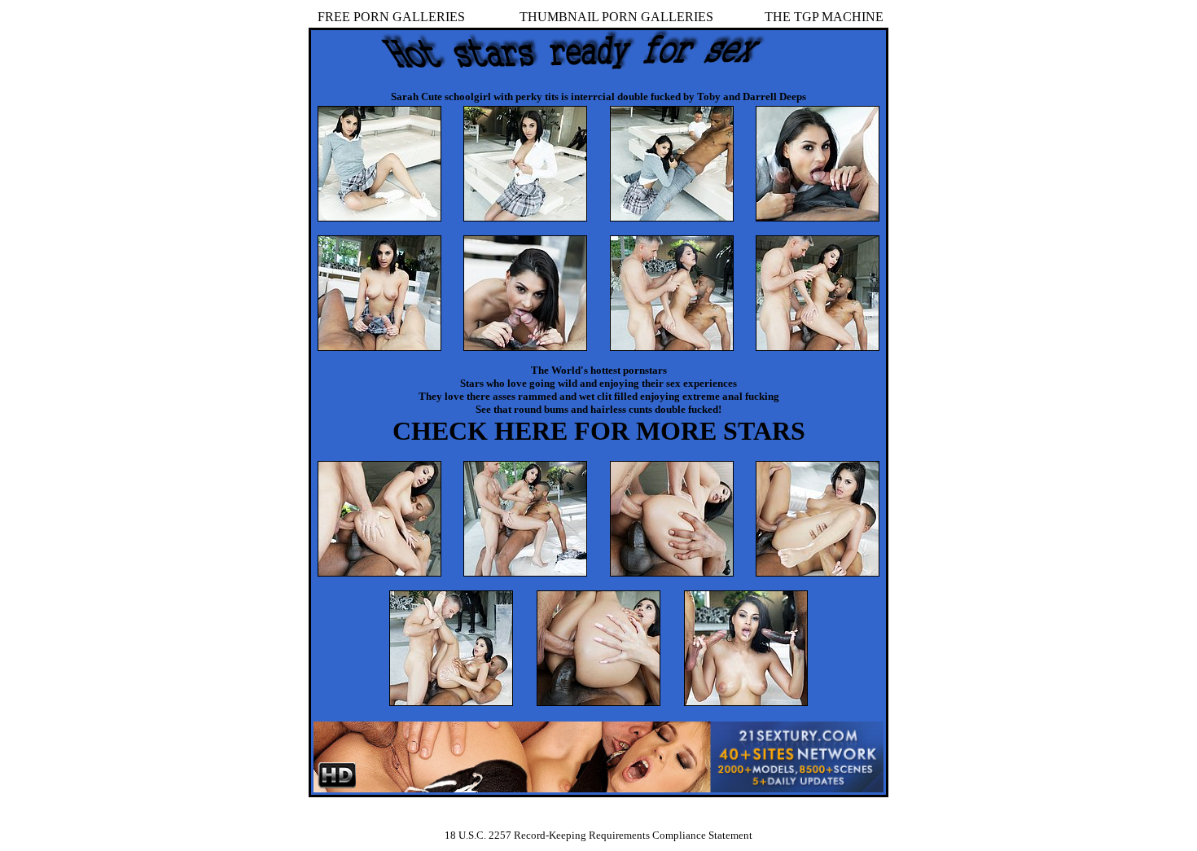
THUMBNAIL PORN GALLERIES (616, 17)
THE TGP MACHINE (824, 17)
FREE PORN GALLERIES (391, 17)
